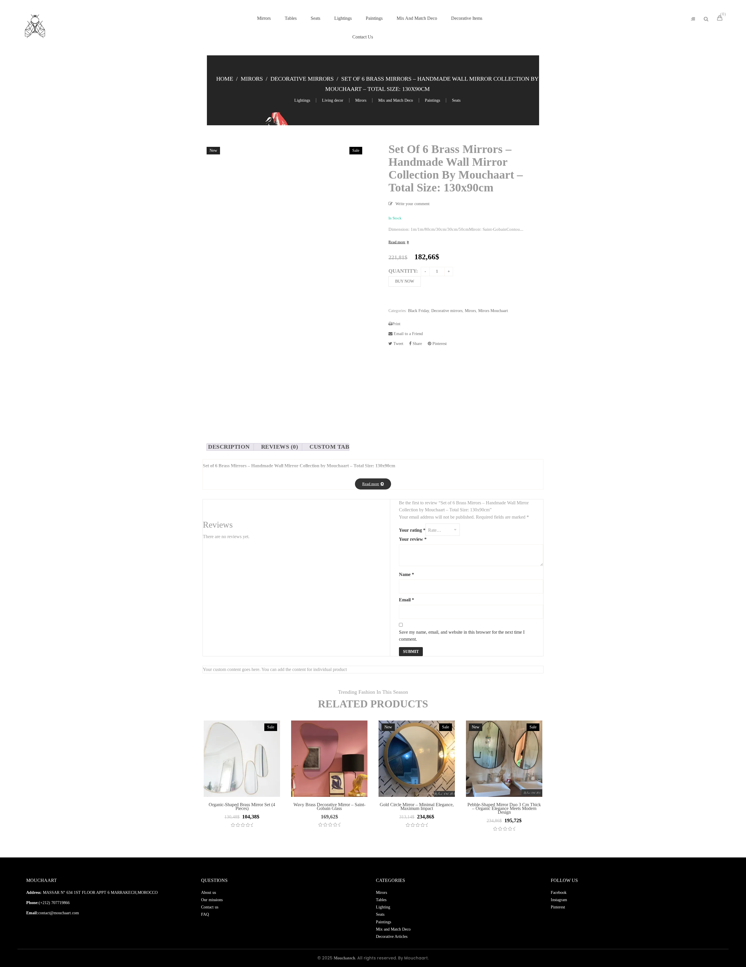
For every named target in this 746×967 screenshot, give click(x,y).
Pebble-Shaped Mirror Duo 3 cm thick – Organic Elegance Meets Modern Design (504, 808)
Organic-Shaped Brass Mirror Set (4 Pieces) (242, 806)
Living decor (332, 100)
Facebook (558, 892)
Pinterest (439, 343)
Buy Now (404, 281)
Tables (381, 900)
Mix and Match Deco (395, 100)
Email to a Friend (408, 334)
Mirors (252, 78)
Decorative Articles (391, 936)
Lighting (383, 907)
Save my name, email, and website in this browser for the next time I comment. (462, 636)
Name (406, 574)
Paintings (432, 100)
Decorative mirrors (302, 78)
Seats (456, 100)
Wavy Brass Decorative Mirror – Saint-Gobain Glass (329, 806)
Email (406, 599)
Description (229, 446)
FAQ (205, 914)
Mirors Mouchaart (493, 311)
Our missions (212, 900)
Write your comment (412, 204)
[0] (720, 19)
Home (224, 78)
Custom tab (329, 446)
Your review (413, 539)
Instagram (559, 900)
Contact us (209, 907)
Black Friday (418, 311)
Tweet (397, 343)
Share (416, 343)
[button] (729, 950)
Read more (396, 242)
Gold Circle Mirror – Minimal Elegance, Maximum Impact (417, 806)
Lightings (302, 100)
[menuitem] (264, 18)
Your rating (412, 530)
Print (396, 324)
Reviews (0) (279, 446)
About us (208, 892)
